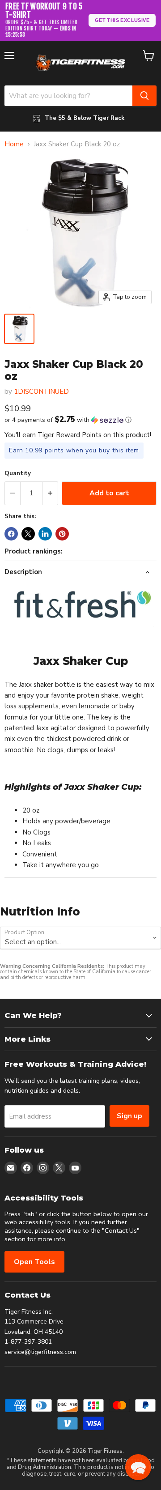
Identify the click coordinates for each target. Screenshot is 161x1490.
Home (14, 144)
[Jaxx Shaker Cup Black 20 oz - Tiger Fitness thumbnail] (19, 329)
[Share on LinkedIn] (45, 534)
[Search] (144, 95)
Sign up (129, 1116)
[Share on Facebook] (11, 534)
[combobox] (68, 95)
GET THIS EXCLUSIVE (122, 20)
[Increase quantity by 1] (50, 493)
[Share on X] (28, 534)
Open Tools (34, 1262)
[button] (80, 420)
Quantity (17, 473)
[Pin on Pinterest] (62, 534)
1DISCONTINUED (41, 391)
